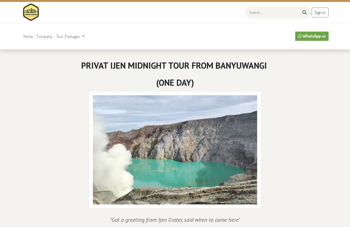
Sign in (320, 12)
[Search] (304, 12)
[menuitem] (28, 36)
